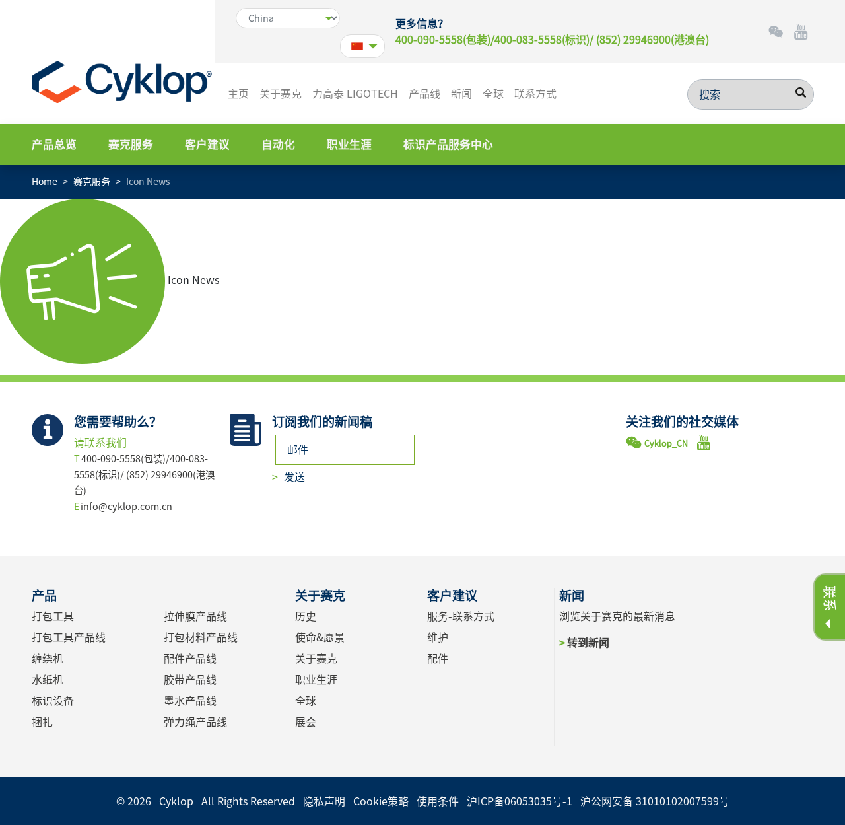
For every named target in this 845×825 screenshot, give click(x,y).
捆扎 (42, 722)
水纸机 (47, 679)
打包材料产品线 (201, 637)
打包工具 (53, 616)
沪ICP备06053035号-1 (519, 801)
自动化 (278, 144)
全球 (493, 94)
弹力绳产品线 (195, 722)
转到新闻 (588, 642)
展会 (305, 722)
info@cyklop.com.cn (126, 506)
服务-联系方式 (460, 616)
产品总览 (54, 144)
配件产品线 (190, 658)
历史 (305, 616)
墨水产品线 (190, 701)
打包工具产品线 (69, 637)
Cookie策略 (381, 801)
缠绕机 (47, 658)
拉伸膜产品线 (195, 616)
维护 (437, 637)
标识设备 (53, 701)
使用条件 (438, 801)
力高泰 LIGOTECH (355, 94)
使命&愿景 (320, 637)
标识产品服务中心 (448, 144)
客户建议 (207, 144)
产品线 (424, 94)
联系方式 (535, 94)
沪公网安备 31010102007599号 (654, 801)
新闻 (461, 94)
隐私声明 (324, 801)
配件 (437, 658)
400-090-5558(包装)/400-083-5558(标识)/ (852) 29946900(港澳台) (552, 39)
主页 (238, 94)
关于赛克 (280, 94)
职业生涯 (349, 144)
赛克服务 (130, 144)
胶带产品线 (190, 679)
